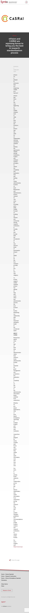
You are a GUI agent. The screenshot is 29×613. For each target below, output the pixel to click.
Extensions (4, 580)
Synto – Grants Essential (7, 574)
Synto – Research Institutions (8, 576)
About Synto (4, 584)
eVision (5, 606)
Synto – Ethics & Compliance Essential (11, 578)
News (2, 586)
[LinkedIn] (28, 7)
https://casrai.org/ (18, 547)
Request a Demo (7, 590)
